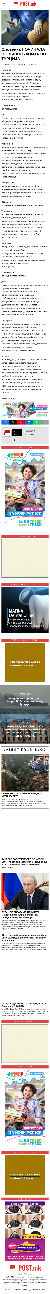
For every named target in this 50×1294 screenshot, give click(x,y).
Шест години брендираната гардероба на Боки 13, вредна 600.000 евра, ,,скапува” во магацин (24, 938)
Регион (21, 64)
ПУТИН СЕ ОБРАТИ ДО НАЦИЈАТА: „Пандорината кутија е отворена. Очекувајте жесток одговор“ (20, 915)
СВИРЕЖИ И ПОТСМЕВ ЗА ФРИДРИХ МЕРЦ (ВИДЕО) (22, 794)
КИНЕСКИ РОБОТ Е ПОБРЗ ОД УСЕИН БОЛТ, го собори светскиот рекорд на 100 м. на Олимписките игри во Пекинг (24, 862)
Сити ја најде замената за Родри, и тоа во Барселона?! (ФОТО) (24, 1004)
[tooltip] (5, 422)
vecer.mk (11, 398)
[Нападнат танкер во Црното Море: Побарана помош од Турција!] (25, 699)
